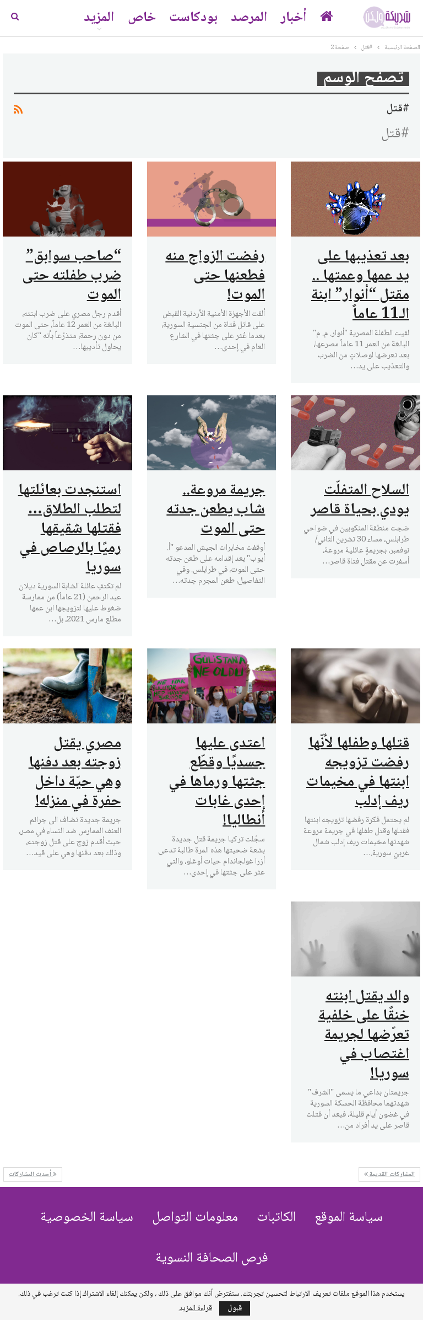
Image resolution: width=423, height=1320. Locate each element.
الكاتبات (276, 1218)
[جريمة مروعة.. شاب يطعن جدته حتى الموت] (211, 432)
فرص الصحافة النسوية (211, 1258)
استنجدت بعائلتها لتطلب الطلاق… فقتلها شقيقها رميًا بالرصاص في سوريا (69, 529)
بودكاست (193, 18)
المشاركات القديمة (391, 1175)
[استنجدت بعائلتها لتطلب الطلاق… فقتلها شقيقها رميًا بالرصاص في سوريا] (67, 432)
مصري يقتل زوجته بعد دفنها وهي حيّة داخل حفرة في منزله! (75, 773)
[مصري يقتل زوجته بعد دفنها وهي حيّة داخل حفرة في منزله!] (67, 685)
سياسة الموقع (348, 1218)
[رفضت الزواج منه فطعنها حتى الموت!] (211, 199)
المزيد (99, 18)
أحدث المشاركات (31, 1175)
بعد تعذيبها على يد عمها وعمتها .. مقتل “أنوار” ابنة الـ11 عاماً (360, 286)
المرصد (249, 18)
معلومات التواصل (195, 1218)
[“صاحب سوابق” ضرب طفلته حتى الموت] (67, 199)
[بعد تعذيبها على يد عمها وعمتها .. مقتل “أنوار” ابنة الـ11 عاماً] (355, 199)
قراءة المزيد (195, 1308)
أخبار (294, 18)
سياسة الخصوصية (86, 1218)
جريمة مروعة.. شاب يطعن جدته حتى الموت (215, 510)
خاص (142, 18)
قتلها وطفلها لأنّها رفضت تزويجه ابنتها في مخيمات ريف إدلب (357, 773)
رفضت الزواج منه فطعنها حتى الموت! (215, 276)
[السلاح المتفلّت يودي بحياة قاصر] (355, 432)
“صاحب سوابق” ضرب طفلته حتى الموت (71, 276)
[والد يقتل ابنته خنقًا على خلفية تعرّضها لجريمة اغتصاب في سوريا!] (355, 939)
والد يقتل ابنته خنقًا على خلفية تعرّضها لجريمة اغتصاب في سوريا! (363, 1035)
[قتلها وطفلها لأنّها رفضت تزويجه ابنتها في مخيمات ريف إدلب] (355, 685)
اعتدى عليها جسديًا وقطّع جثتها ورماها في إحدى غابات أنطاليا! (217, 782)
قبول (234, 1308)
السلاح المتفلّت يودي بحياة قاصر (360, 500)
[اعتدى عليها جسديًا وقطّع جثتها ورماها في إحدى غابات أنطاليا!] (211, 685)
